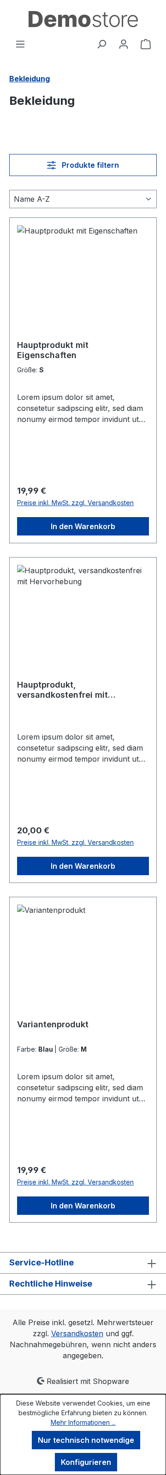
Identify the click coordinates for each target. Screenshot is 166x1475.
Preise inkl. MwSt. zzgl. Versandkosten (75, 503)
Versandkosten (77, 1333)
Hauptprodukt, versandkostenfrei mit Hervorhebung (62, 690)
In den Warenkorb (83, 526)
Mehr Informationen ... (83, 1422)
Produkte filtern (89, 165)
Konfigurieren (86, 1462)
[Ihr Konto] (124, 43)
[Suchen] (101, 43)
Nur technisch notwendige (86, 1440)
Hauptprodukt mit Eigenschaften (53, 350)
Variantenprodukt (53, 1024)
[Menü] (20, 43)
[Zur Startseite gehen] (83, 19)
